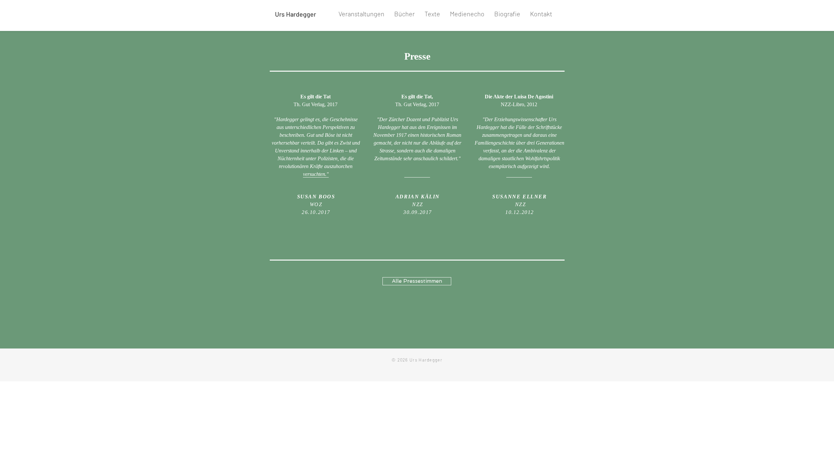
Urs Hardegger (295, 14)
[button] (404, 13)
